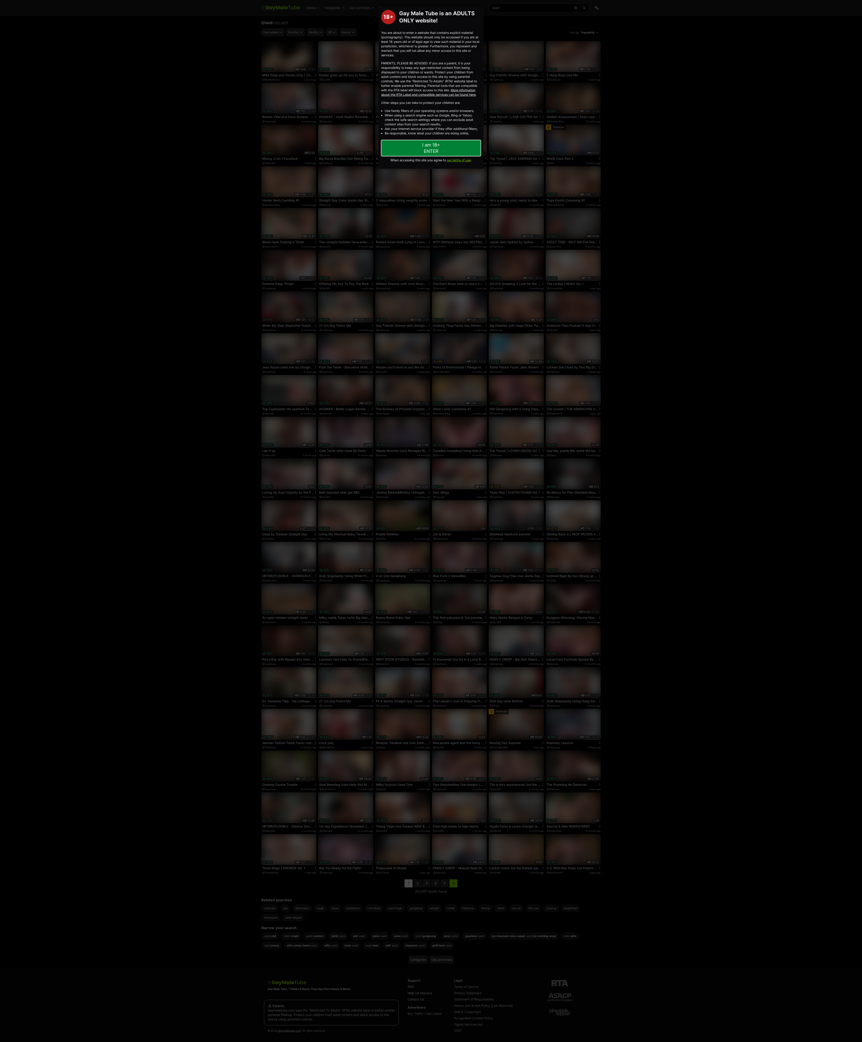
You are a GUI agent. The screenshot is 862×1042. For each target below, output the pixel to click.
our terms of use (459, 160)
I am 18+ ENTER (431, 148)
